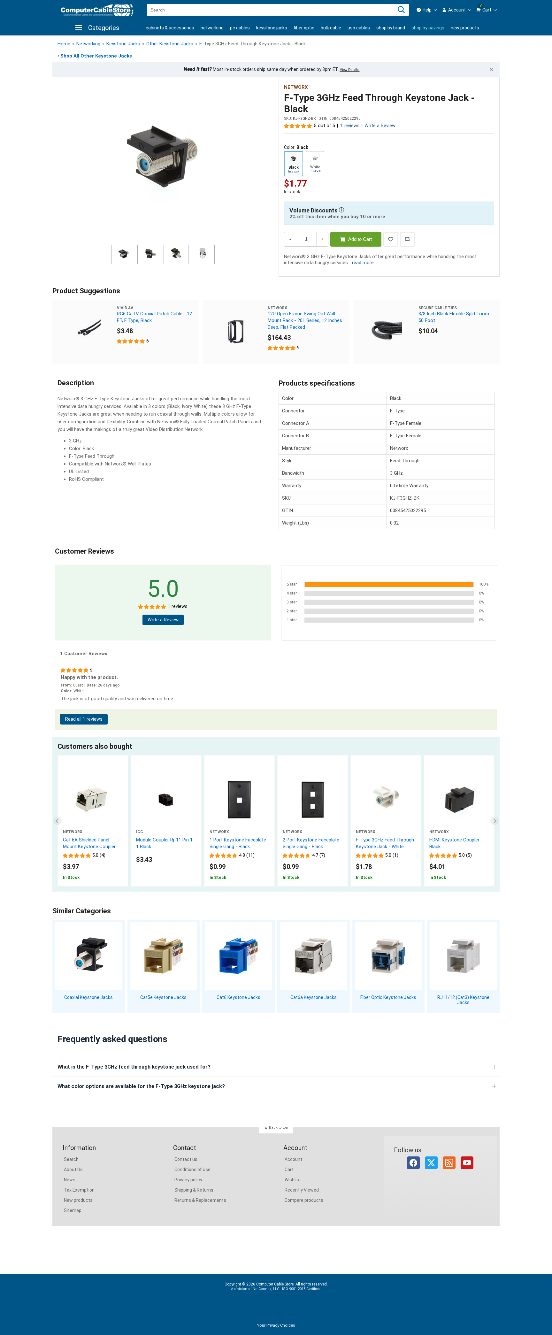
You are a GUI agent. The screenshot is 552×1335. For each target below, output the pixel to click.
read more (363, 262)
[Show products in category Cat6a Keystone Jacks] (313, 956)
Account (293, 1159)
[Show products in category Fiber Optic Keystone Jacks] (388, 956)
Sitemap (72, 1210)
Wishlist (293, 1179)
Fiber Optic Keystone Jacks (388, 997)
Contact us (185, 1159)
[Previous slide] (57, 821)
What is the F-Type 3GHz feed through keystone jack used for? (134, 1067)
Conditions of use (192, 1169)
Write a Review (379, 125)
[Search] (401, 10)
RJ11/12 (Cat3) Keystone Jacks (463, 1000)
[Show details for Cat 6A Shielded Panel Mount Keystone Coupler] (93, 799)
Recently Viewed (302, 1190)
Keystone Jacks (271, 27)
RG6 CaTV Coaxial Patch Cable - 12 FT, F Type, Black (154, 317)
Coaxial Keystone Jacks (88, 997)
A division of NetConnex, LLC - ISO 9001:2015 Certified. (276, 1289)
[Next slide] (494, 821)
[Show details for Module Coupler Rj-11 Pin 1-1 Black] (166, 799)
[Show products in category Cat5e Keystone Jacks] (163, 956)
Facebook (413, 1162)
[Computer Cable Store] (97, 10)
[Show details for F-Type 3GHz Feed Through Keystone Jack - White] (386, 799)
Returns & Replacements (200, 1200)
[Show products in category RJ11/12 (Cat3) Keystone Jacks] (463, 956)
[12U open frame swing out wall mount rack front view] (235, 332)
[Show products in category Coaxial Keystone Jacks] (88, 956)
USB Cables (359, 27)
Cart (289, 1169)
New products (465, 27)
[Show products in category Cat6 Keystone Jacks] (238, 956)
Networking (212, 27)
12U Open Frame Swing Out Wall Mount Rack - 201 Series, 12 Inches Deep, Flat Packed (305, 320)
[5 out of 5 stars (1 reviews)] (298, 125)
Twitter (431, 1162)
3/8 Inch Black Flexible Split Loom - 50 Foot (455, 317)
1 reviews (350, 125)
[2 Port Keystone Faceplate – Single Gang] (312, 799)
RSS (449, 1162)
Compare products (304, 1200)
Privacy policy (188, 1179)
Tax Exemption (79, 1190)
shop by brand (390, 27)
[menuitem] (427, 10)
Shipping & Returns (193, 1190)
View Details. (350, 70)
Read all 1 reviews (84, 719)
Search (71, 1159)
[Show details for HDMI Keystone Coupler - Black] (459, 799)
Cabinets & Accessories (170, 27)
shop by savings (427, 27)
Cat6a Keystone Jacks (313, 997)
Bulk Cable (331, 27)
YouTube (467, 1162)
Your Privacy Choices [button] (276, 1325)
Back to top (278, 1127)
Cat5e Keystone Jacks (163, 997)
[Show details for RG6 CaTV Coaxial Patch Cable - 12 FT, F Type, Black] (84, 332)
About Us (73, 1169)
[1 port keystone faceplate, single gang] (239, 799)
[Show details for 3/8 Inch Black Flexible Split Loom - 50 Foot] (386, 332)
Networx (296, 87)
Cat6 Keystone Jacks (238, 997)
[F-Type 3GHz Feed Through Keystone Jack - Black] (163, 162)
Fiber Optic (304, 27)
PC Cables (240, 27)
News (69, 1179)
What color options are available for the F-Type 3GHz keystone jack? (141, 1086)
